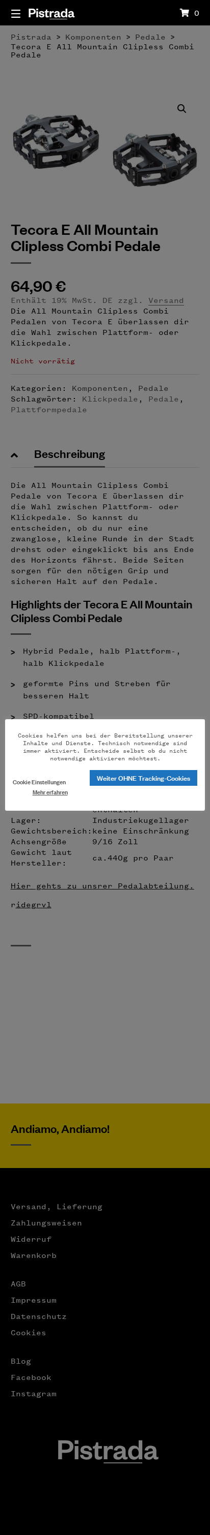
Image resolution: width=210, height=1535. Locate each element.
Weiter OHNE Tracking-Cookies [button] (143, 777)
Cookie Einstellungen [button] (39, 781)
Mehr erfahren (50, 791)
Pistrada (51, 12)
